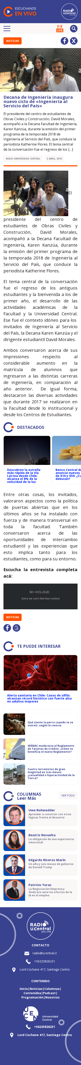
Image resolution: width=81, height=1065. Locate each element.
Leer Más (26, 798)
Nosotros (52, 997)
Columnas (52, 989)
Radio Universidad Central (23, 158)
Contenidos (32, 993)
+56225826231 (44, 961)
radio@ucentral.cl (45, 953)
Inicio (24, 989)
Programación (32, 997)
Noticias (12, 41)
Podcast (49, 993)
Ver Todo (68, 795)
